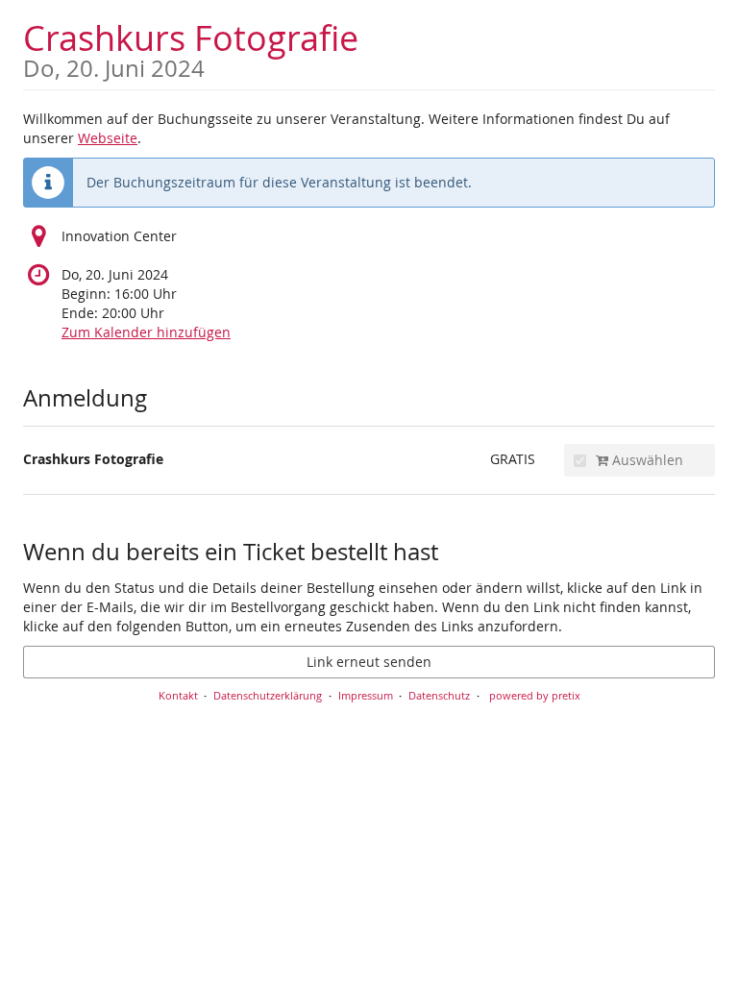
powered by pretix (534, 695)
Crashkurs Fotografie (190, 47)
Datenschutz (439, 695)
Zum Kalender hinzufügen (146, 332)
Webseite (107, 138)
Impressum (365, 695)
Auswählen (645, 460)
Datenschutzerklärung (267, 695)
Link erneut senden (369, 661)
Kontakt (178, 695)
